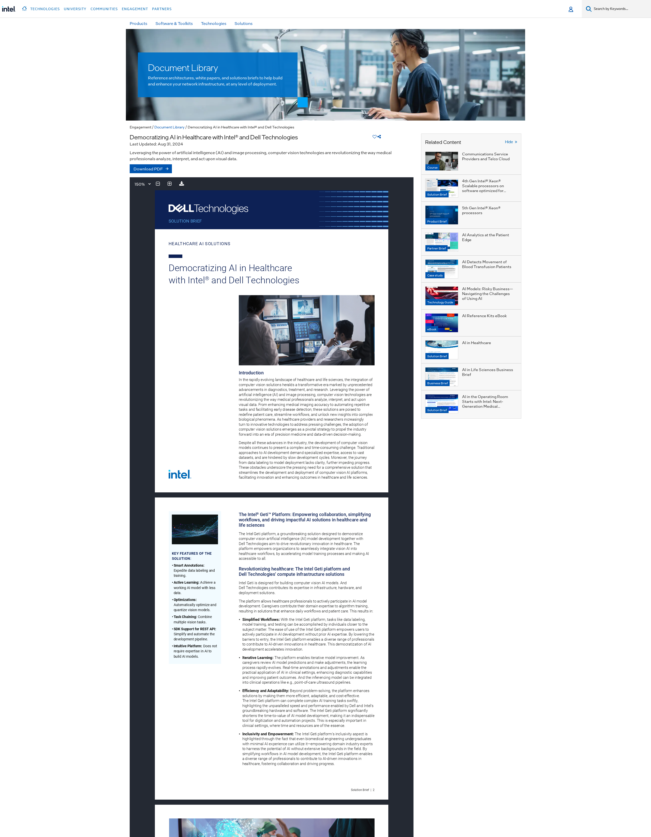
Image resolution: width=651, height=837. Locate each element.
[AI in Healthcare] (441, 350)
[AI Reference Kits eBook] (441, 323)
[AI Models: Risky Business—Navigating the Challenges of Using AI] (441, 296)
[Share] (379, 136)
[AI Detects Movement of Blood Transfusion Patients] (441, 269)
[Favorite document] (375, 136)
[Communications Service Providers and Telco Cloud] (441, 161)
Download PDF (148, 168)
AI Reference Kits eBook (484, 315)
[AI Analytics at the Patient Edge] (441, 242)
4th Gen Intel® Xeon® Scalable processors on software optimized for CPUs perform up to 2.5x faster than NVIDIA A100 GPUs (484, 193)
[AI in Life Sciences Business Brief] (441, 377)
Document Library (169, 127)
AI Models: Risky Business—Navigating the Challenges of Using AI (487, 293)
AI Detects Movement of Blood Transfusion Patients (486, 264)
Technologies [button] (45, 9)
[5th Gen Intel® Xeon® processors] (441, 215)
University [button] (75, 9)
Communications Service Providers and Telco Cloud (486, 156)
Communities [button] (104, 9)
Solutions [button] (243, 23)
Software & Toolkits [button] (174, 23)
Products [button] (138, 23)
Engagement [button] (135, 9)
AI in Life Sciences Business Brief (487, 372)
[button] (25, 7)
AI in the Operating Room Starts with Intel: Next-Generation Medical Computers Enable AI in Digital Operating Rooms (485, 406)
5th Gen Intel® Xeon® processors (481, 210)
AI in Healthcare (476, 342)
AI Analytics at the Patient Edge (485, 237)
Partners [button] (162, 9)
